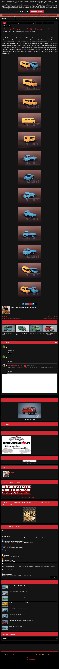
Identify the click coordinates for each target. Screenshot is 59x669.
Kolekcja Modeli (6, 565)
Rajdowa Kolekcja (7, 574)
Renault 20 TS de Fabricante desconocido (12, 533)
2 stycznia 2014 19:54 (17, 357)
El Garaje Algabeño (7, 531)
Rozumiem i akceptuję (37, 11)
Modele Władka (6, 546)
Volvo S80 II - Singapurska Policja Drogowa (12, 547)
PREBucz (10, 347)
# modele (45, 23)
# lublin (40, 23)
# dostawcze (24, 23)
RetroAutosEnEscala (7, 560)
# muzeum (50, 23)
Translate (34, 463)
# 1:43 (7, 23)
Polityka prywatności (29, 659)
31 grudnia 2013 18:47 (17, 347)
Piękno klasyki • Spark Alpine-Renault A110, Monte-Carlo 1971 (16, 575)
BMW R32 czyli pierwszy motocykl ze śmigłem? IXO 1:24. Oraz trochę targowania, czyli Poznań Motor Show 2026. (28, 566)
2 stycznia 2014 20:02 (30, 366)
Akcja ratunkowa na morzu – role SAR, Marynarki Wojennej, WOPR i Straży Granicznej (22, 537)
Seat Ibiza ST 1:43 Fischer (15, 614)
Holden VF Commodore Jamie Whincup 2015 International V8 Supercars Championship (23, 552)
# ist (37, 23)
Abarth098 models (7, 550)
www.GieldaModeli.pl (29, 497)
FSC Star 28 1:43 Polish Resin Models (18, 608)
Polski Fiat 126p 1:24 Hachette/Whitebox (19, 585)
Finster (12, 472)
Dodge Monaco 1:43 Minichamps (17, 626)
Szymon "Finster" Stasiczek (15, 365)
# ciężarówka (12, 23)
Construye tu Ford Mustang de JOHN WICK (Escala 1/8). (15, 570)
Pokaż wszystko (53, 577)
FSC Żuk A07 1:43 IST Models (35, 333)
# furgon (33, 23)
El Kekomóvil (5, 555)
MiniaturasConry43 (7, 569)
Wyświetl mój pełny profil (15, 475)
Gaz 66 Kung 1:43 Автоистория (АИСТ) (18, 603)
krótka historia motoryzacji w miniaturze (13, 541)
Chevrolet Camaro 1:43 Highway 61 (17, 597)
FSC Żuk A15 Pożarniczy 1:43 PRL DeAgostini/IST (49, 334)
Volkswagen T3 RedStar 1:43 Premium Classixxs (21, 620)
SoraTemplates (38, 655)
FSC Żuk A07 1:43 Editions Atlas (21, 334)
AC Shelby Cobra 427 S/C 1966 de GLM (11, 556)
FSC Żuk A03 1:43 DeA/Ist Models (7, 334)
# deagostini (18, 23)
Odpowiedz (10, 352)
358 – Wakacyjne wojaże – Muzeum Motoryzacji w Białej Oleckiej (17, 542)
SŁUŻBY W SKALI (6, 536)
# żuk (9, 25)
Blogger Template (48, 655)
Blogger (14, 655)
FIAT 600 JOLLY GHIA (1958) (8, 561)
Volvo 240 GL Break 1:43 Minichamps (18, 591)
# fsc (29, 23)
